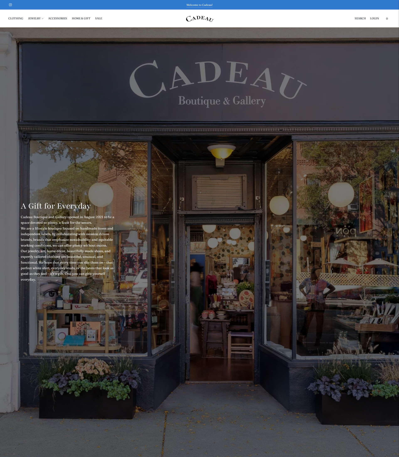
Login (374, 18)
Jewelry (34, 18)
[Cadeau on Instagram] (10, 4)
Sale (98, 18)
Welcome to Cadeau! (199, 4)
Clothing (15, 18)
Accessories (57, 18)
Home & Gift (81, 18)
